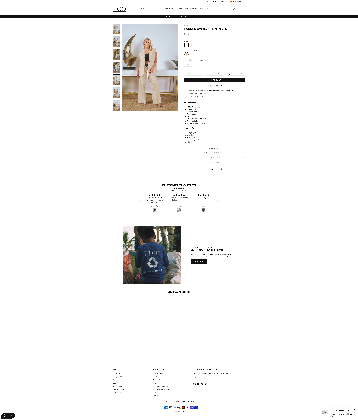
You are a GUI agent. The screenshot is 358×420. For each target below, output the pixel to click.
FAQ (154, 383)
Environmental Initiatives (161, 389)
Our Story (116, 380)
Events (216, 9)
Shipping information (214, 153)
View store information (196, 96)
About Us (204, 9)
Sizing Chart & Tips (119, 377)
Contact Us (116, 374)
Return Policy (215, 157)
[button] (141, 201)
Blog (114, 383)
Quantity (189, 64)
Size (186, 41)
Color (190, 50)
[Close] (354, 410)
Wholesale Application (161, 386)
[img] (179, 188)
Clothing (169, 9)
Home (186, 25)
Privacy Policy (117, 392)
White (191, 54)
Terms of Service (118, 389)
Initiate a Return (158, 377)
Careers (155, 392)
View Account (158, 374)
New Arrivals (145, 9)
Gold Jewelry (191, 9)
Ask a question (214, 162)
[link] (339, 413)
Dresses (157, 9)
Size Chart (214, 148)
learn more (199, 261)
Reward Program (159, 380)
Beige (186, 54)
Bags (180, 9)
